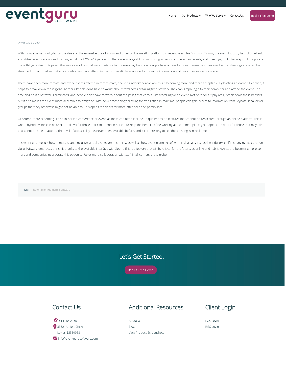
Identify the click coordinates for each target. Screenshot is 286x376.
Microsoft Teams (202, 53)
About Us (135, 321)
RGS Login (212, 327)
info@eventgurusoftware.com (78, 338)
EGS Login (212, 321)
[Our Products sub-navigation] (201, 15)
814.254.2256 (68, 321)
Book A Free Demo (140, 270)
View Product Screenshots (146, 332)
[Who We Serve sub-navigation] (226, 15)
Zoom (111, 53)
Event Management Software (51, 189)
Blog (132, 327)
